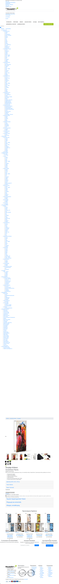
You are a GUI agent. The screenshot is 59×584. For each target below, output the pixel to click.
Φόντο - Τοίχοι (7, 56)
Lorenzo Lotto (5, 345)
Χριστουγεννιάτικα (8, 267)
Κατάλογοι (33, 570)
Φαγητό (6, 71)
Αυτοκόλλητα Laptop (6, 133)
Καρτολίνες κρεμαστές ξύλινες (9, 288)
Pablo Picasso (5, 320)
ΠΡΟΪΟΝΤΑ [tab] (2, 28)
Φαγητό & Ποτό (7, 218)
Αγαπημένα (50, 574)
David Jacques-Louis (6, 342)
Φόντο (6, 216)
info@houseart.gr (10, 577)
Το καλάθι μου (50, 573)
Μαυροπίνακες (7, 46)
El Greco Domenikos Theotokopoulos (9, 317)
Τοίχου (6, 122)
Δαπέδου (6, 123)
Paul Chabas (5, 340)
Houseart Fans (34, 568)
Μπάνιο (6, 275)
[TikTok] (29, 383)
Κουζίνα (6, 274)
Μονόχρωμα (7, 65)
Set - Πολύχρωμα (7, 94)
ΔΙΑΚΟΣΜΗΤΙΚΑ (4, 292)
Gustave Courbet (6, 337)
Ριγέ (5, 234)
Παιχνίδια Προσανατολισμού (9, 109)
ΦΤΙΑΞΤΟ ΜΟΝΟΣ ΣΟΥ (48, 24)
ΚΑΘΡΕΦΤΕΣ (7, 297)
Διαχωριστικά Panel (6, 222)
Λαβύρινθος (7, 112)
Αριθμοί (6, 117)
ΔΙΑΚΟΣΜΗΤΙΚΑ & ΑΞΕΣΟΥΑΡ (11, 24)
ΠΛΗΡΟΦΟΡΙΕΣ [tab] (8, 28)
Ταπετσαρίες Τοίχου (6, 137)
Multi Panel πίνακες (6, 185)
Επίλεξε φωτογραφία (6, 347)
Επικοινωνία (34, 571)
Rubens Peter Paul (6, 315)
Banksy (6, 41)
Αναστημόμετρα (7, 34)
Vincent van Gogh (6, 312)
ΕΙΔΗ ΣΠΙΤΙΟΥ (5, 293)
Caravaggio (5, 321)
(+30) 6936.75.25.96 (11, 575)
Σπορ (6, 39)
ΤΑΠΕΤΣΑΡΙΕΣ (4, 136)
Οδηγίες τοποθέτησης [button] (13, 505)
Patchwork (39, 535)
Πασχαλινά (7, 289)
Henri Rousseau (5, 338)
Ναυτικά (6, 36)
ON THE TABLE (5, 302)
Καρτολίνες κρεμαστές (6, 285)
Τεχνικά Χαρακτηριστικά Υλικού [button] (16, 499)
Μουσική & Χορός (8, 111)
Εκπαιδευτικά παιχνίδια (8, 106)
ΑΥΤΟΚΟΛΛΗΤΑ (4, 30)
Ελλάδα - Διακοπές (8, 212)
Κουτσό (6, 110)
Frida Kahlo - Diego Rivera (7, 322)
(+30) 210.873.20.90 (11, 571)
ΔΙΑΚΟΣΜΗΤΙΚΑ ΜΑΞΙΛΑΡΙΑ (9, 295)
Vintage (6, 60)
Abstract (6, 224)
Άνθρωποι (6, 194)
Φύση (6, 58)
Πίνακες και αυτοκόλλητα (7, 196)
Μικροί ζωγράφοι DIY (8, 183)
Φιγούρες (6, 43)
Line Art (6, 63)
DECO (6, 294)
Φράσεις (6, 37)
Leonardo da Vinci (6, 313)
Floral (6, 225)
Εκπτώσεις (7, 286)
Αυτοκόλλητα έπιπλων (6, 92)
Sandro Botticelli (6, 341)
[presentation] (5, 526)
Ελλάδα (6, 84)
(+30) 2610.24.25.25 (11, 573)
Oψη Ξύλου (7, 97)
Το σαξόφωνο (19, 535)
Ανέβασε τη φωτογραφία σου (7, 348)
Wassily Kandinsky (6, 323)
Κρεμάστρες (7, 47)
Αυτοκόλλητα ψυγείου (6, 62)
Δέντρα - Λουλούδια (8, 35)
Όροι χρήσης (42, 573)
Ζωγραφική (7, 59)
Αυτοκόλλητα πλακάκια (6, 121)
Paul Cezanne (5, 316)
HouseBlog (33, 569)
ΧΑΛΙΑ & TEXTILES (6, 300)
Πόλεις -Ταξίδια (7, 241)
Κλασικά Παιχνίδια (8, 107)
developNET (26, 579)
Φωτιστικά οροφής (6, 263)
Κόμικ (6, 69)
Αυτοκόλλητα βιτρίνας (6, 277)
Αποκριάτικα (7, 290)
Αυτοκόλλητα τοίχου (6, 31)
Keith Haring (5, 328)
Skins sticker (7, 135)
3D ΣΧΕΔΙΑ (3, 270)
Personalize (7, 269)
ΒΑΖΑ (6, 296)
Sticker (6, 134)
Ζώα (6, 38)
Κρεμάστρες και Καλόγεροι (7, 236)
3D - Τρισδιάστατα (8, 44)
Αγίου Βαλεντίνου (8, 291)
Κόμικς (6, 42)
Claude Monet (5, 311)
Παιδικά (6, 32)
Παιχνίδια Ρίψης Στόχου (8, 108)
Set (5, 268)
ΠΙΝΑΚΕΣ (6, 299)
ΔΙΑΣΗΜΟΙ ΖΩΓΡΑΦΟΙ (21, 24)
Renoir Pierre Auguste (6, 319)
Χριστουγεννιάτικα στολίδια (7, 266)
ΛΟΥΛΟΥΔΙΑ (7, 298)
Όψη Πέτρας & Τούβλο (8, 96)
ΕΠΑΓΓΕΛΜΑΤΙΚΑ (4, 276)
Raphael (4, 318)
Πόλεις (6, 40)
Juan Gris (4, 344)
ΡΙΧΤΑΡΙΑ (6, 301)
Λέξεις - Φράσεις (6, 271)
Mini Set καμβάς (5, 199)
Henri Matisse (5, 325)
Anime (6, 33)
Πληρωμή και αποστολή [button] (13, 502)
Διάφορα (6, 45)
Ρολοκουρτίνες (5, 247)
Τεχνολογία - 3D (7, 147)
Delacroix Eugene (6, 336)
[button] (13, 481)
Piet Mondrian (5, 327)
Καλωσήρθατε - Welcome (9, 114)
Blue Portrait (49, 535)
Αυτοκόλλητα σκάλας (6, 115)
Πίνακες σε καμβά (6, 168)
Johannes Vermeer (6, 343)
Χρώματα (6, 118)
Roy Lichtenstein (6, 324)
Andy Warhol (5, 326)
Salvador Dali (5, 314)
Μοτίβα (6, 86)
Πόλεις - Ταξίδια (7, 55)
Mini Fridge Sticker (8, 64)
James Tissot (5, 339)
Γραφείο (6, 273)
